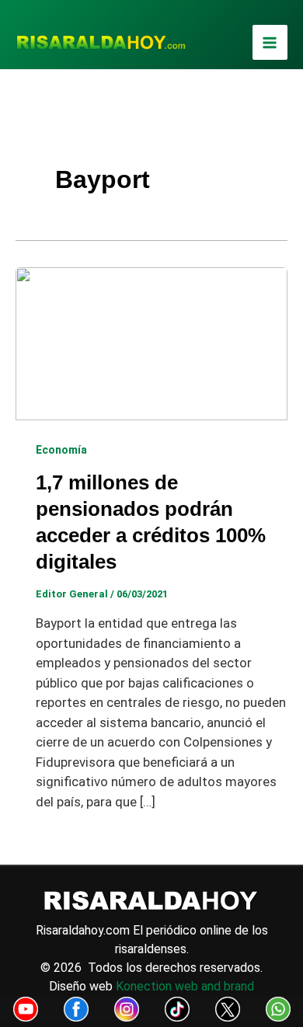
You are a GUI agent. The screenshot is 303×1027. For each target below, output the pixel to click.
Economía (61, 450)
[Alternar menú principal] (270, 43)
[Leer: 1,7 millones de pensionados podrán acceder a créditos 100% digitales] (151, 342)
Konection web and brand (185, 986)
